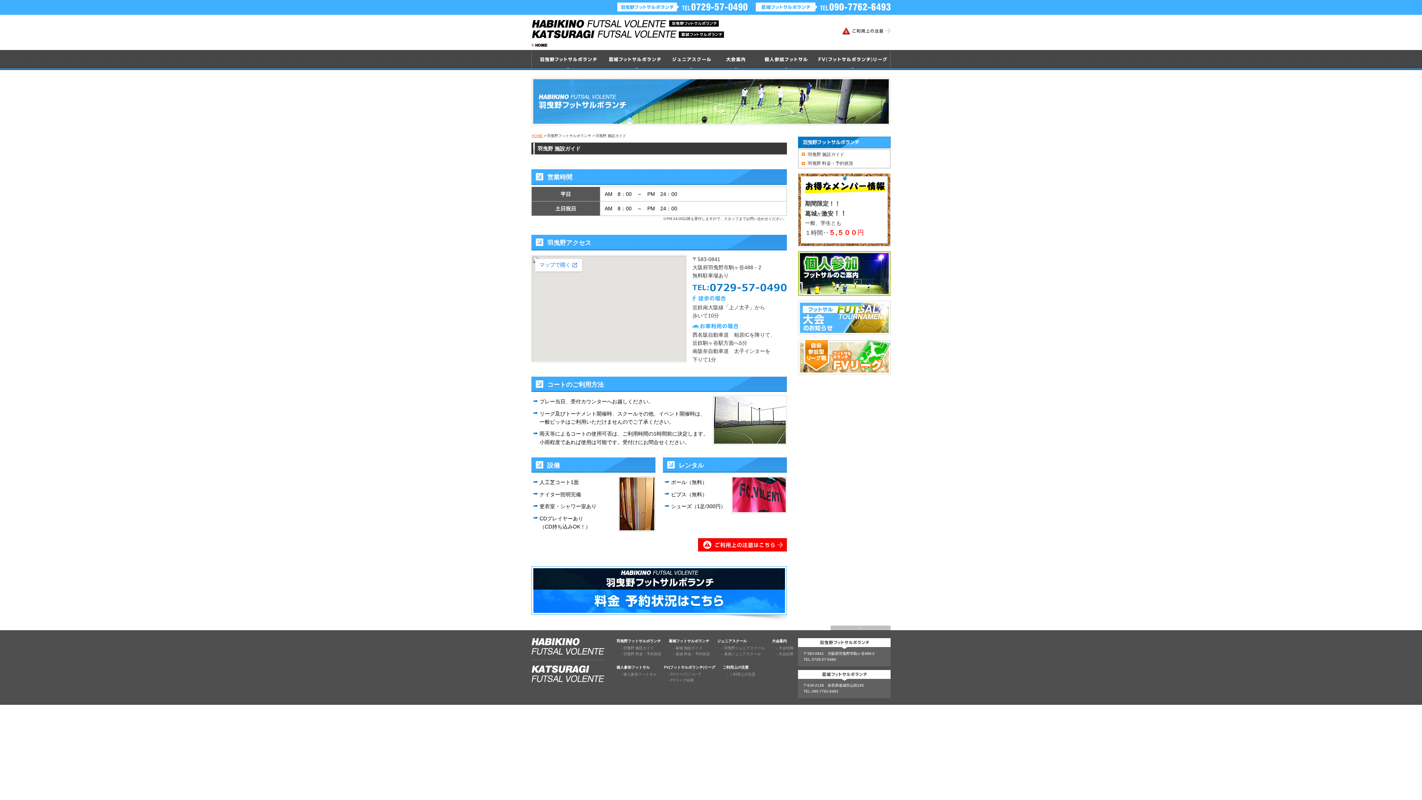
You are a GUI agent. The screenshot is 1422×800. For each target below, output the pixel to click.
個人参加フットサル (640, 674)
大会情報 (786, 648)
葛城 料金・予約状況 (692, 654)
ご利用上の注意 (742, 674)
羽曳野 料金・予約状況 (830, 163)
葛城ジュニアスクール (742, 654)
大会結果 (786, 654)
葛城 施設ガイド (688, 648)
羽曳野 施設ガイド (826, 154)
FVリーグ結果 (682, 680)
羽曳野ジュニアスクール (744, 648)
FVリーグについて (686, 674)
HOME (537, 136)
